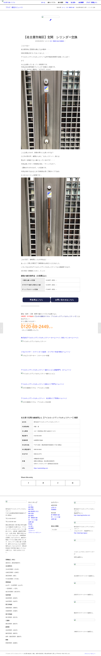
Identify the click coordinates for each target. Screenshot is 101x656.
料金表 (30, 524)
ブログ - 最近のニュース (14, 7)
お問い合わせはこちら (64, 299)
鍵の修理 (31, 515)
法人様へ (31, 526)
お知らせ (53, 507)
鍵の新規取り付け (33, 511)
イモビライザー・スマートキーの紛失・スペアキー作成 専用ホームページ (45, 352)
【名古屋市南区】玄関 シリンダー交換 (50, 37)
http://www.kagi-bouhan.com (82, 515)
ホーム (63, 7)
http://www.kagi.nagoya (80, 533)
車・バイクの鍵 (32, 520)
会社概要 (31, 528)
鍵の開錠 (31, 507)
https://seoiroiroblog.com (41, 468)
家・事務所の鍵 (70, 7)
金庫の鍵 (31, 522)
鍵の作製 (31, 509)
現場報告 (61, 41)
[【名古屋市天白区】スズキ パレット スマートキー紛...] (1, 328)
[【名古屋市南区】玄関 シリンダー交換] (50, 25)
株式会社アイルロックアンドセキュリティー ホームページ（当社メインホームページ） (50, 337)
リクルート (31, 530)
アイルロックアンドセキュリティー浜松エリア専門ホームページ (42, 384)
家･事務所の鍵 (55, 515)
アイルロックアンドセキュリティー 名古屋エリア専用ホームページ (44, 398)
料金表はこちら (36, 299)
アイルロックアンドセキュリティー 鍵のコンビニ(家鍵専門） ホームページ (46, 370)
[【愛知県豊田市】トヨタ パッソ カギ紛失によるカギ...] (99, 328)
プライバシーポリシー (34, 532)
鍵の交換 (31, 513)
